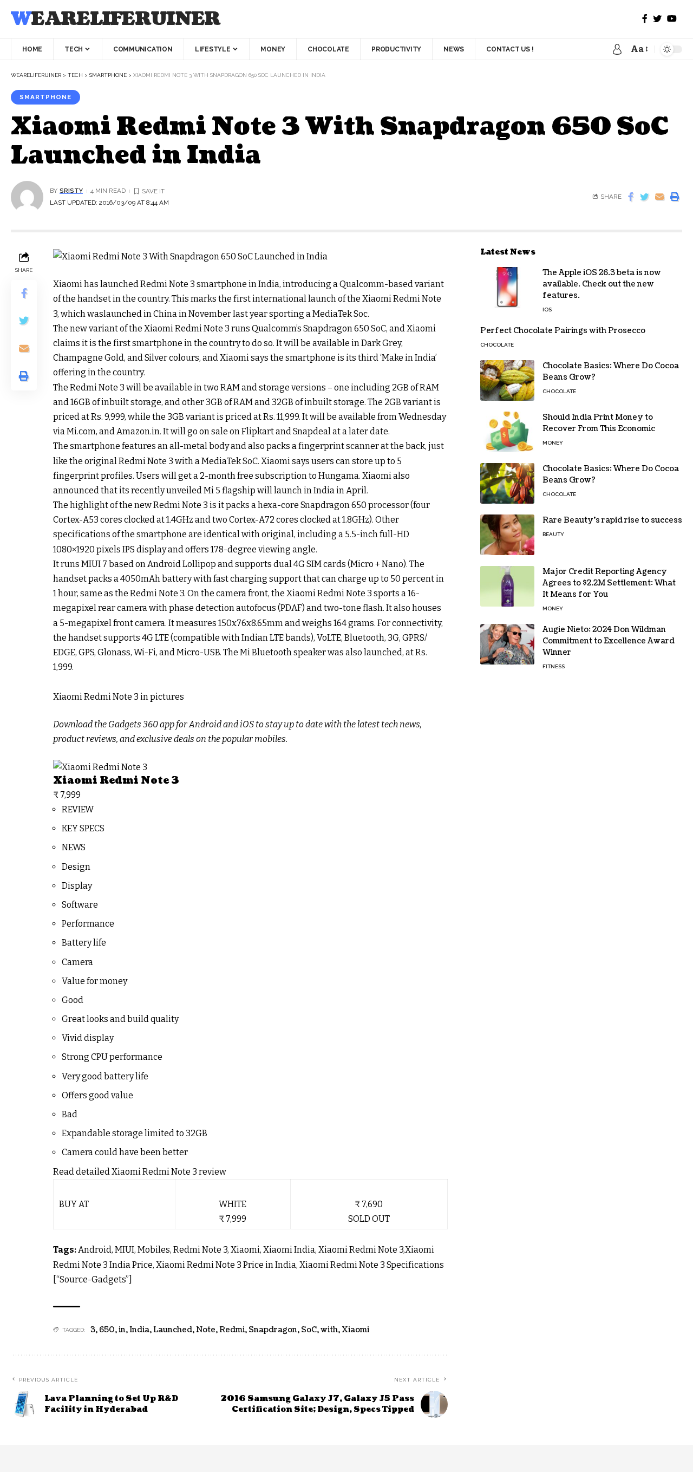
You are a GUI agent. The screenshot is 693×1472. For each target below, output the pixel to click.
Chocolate (497, 345)
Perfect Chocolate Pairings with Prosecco (562, 330)
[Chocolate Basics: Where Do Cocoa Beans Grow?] (507, 380)
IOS (547, 309)
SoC (309, 1330)
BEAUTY (553, 534)
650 (107, 1330)
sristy (71, 190)
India (139, 1330)
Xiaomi (355, 1330)
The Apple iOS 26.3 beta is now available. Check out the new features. (601, 284)
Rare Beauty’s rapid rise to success (612, 520)
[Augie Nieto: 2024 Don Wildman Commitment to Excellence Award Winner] (507, 644)
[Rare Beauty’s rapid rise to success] (507, 534)
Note (205, 1330)
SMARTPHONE (45, 97)
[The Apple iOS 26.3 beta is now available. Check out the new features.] (507, 287)
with (329, 1330)
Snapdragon (273, 1330)
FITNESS (553, 666)
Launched (172, 1330)
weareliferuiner (115, 19)
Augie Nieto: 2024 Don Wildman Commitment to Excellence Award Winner (608, 640)
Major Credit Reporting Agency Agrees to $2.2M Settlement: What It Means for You (609, 583)
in (122, 1330)
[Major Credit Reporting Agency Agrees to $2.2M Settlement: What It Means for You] (507, 586)
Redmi (232, 1330)
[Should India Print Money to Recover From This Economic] (507, 432)
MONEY (552, 443)
